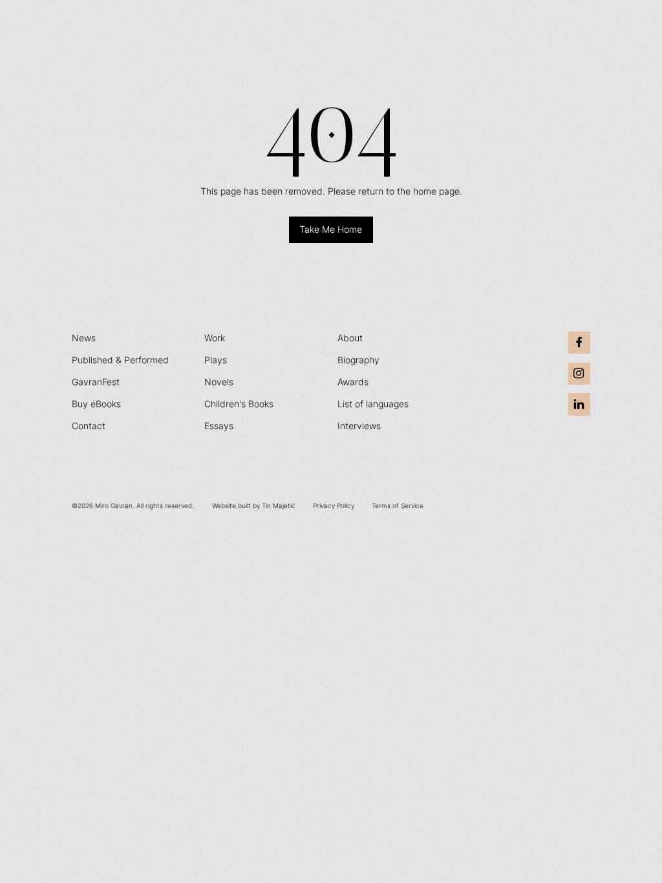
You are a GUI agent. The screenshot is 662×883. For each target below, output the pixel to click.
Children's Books (238, 404)
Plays (215, 360)
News (84, 338)
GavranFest (96, 382)
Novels (218, 382)
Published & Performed (120, 360)
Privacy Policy (333, 505)
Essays (218, 426)
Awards (352, 382)
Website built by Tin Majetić (253, 505)
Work (214, 338)
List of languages (373, 404)
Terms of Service (397, 505)
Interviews (359, 426)
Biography (358, 360)
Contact (88, 426)
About (350, 338)
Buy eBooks (96, 404)
